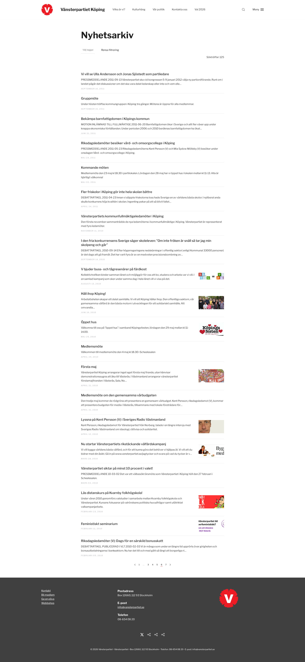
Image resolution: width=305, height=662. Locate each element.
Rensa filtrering (110, 50)
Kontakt (46, 590)
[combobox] (88, 50)
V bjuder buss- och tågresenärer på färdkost (114, 269)
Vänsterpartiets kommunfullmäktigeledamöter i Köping (122, 216)
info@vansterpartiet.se (131, 607)
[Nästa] (170, 565)
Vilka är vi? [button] (118, 9)
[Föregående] (135, 565)
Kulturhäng (138, 9)
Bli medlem (48, 594)
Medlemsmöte (92, 346)
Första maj (88, 367)
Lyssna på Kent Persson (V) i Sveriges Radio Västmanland (123, 419)
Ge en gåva (47, 598)
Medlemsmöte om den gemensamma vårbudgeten (118, 395)
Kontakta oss (179, 9)
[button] (243, 9)
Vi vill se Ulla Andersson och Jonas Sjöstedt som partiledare (125, 74)
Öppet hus (88, 322)
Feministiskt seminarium (99, 524)
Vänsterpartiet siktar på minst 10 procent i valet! (117, 468)
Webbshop (47, 603)
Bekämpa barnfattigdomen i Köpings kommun (115, 119)
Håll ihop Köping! (93, 294)
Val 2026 (200, 9)
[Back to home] (47, 9)
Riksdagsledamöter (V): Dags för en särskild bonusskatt (122, 541)
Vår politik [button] (159, 9)
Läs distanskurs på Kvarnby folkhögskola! (111, 493)
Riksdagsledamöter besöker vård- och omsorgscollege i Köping (128, 143)
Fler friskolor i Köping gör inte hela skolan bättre (116, 192)
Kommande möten (95, 167)
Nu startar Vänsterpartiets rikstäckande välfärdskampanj (123, 444)
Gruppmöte (89, 98)
